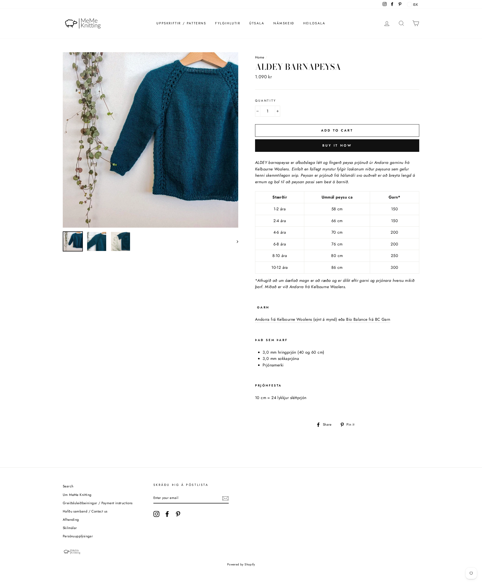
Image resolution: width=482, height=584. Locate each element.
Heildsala (314, 23)
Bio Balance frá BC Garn (368, 319)
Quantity (265, 100)
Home (259, 57)
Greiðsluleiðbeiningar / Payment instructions (98, 502)
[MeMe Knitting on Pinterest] (178, 514)
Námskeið (283, 23)
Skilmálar (70, 527)
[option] (150, 140)
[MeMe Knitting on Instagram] (156, 514)
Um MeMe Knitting (77, 494)
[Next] (235, 241)
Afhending (71, 519)
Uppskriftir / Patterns (181, 23)
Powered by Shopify (241, 564)
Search (68, 486)
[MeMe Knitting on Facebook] (167, 514)
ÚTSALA (257, 23)
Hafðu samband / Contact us (85, 511)
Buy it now (337, 145)
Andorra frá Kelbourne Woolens (284, 319)
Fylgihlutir (227, 23)
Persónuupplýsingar (78, 536)
